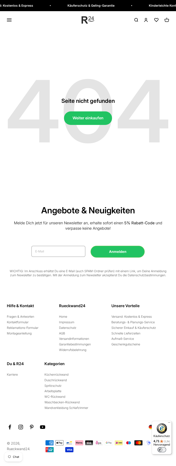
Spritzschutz (53, 385)
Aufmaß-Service (122, 338)
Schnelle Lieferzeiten (125, 333)
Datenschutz (67, 327)
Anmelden (117, 251)
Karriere (12, 374)
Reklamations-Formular (22, 327)
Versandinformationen (74, 338)
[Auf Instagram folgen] (21, 427)
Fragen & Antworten (20, 316)
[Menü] (169, 423)
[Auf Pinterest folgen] (32, 427)
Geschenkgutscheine (125, 344)
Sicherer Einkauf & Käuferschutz (133, 327)
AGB (62, 333)
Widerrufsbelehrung (72, 350)
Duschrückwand (55, 380)
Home (63, 316)
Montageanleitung (19, 333)
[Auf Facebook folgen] (10, 427)
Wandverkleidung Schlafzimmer (66, 408)
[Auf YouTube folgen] (43, 427)
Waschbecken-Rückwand (62, 402)
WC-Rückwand (54, 396)
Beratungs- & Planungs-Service (133, 322)
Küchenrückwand (56, 374)
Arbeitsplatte (52, 391)
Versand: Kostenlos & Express (131, 316)
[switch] (162, 449)
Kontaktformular (18, 322)
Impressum (66, 322)
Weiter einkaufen (88, 118)
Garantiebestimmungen (75, 344)
